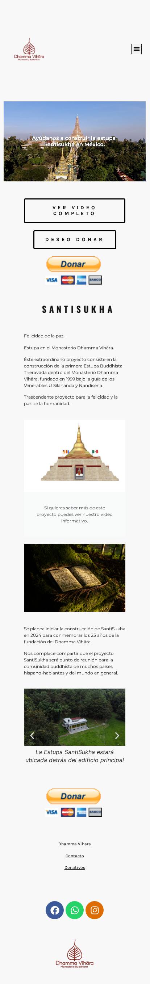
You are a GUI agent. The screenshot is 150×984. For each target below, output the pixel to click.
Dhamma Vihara (74, 843)
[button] (136, 49)
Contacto (75, 855)
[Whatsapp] (75, 910)
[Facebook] (55, 910)
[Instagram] (95, 910)
